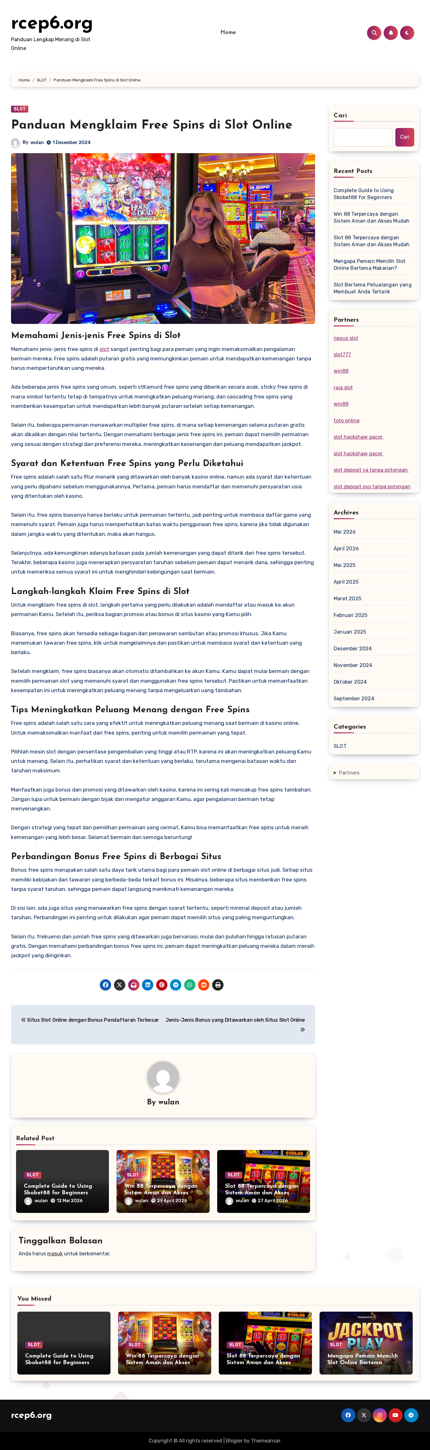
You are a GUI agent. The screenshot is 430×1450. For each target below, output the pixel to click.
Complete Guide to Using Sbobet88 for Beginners (364, 193)
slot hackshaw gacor (359, 437)
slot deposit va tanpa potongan (371, 470)
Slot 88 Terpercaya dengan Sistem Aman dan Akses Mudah (261, 1193)
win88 (341, 371)
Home (228, 33)
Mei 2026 (345, 532)
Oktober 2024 (350, 682)
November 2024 (353, 665)
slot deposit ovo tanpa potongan (372, 487)
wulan (37, 142)
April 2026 (346, 549)
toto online (346, 421)
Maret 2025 (347, 599)
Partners (349, 773)
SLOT (20, 109)
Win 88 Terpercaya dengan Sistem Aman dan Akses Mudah (160, 1193)
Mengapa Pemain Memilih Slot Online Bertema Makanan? (369, 264)
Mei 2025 (345, 565)
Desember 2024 (353, 649)
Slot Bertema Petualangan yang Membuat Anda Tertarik (373, 288)
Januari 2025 (350, 632)
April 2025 (346, 582)
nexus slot (346, 338)
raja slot (343, 388)
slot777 (342, 355)
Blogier (234, 1441)
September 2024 (354, 699)
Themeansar (265, 1441)
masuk (55, 1254)
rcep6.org (52, 23)
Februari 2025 (351, 615)
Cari (340, 116)
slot (104, 349)
